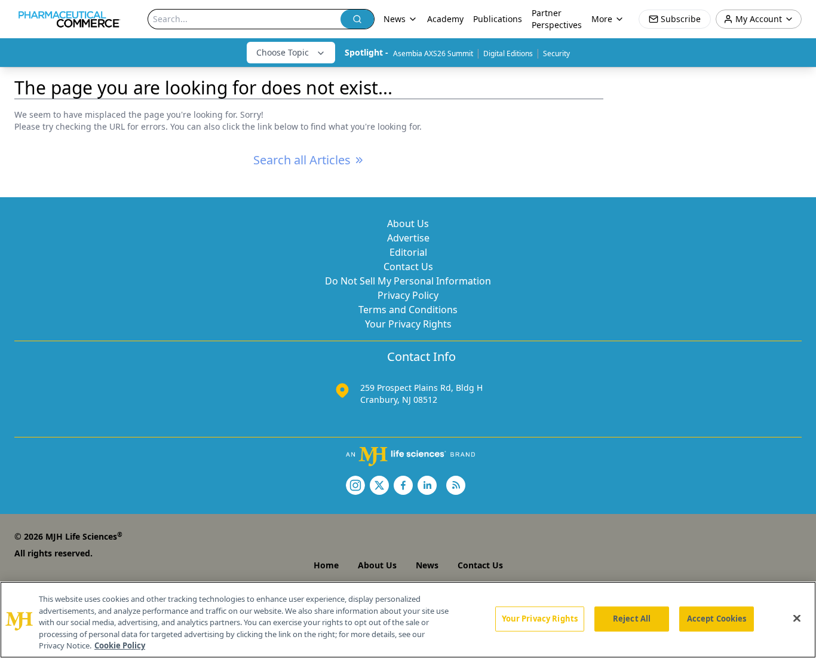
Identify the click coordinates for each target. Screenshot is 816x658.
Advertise (408, 237)
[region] (408, 620)
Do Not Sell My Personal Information (408, 280)
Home (326, 565)
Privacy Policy (408, 295)
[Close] (797, 618)
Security (556, 53)
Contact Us (408, 266)
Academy (445, 19)
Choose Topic (282, 52)
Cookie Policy (119, 645)
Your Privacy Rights (408, 323)
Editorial (408, 252)
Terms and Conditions (408, 309)
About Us (408, 223)
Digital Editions (508, 53)
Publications (497, 19)
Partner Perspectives (557, 18)
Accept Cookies (717, 618)
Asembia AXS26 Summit (433, 53)
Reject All (632, 618)
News (427, 565)
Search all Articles (302, 160)
